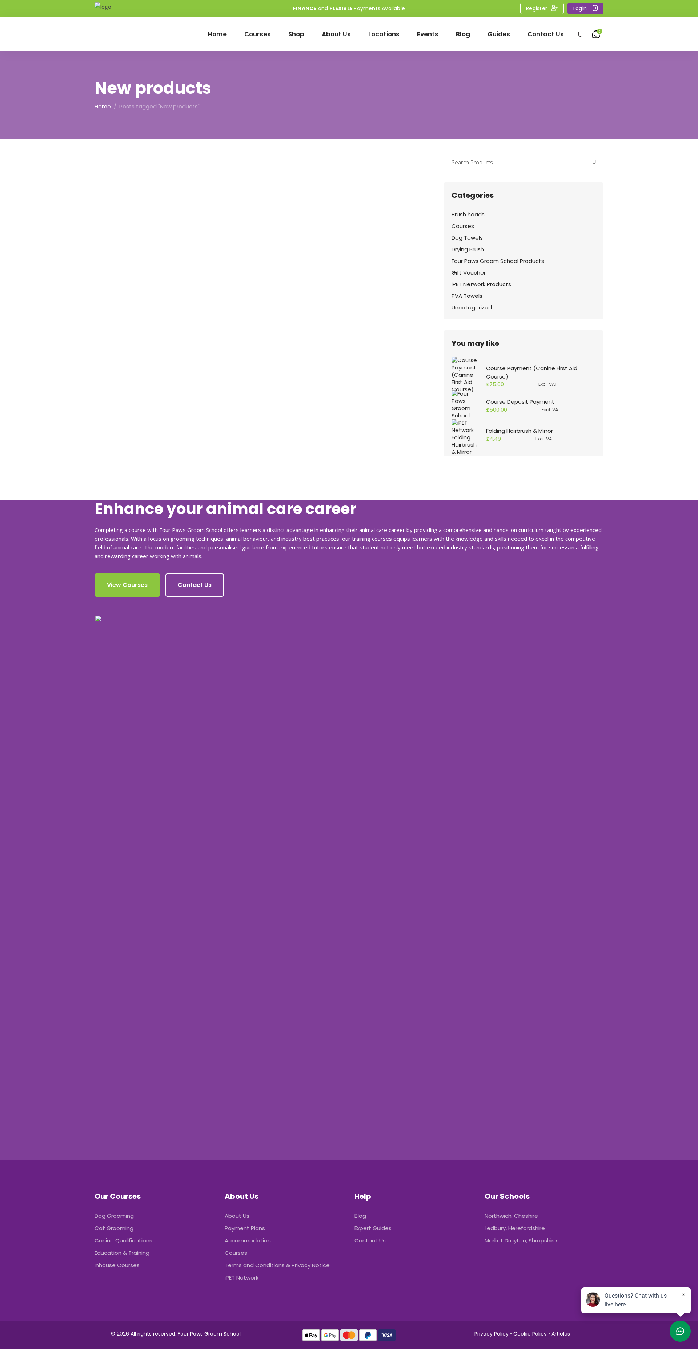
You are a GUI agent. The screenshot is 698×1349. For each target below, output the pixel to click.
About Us (237, 1216)
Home (103, 106)
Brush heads (468, 214)
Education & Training (122, 1253)
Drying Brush (468, 249)
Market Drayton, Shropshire (521, 1240)
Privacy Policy (491, 1333)
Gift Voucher (469, 272)
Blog (360, 1216)
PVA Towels (467, 296)
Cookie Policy (530, 1333)
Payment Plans (245, 1228)
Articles (560, 1333)
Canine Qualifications (123, 1240)
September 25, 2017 (128, 305)
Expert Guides (373, 1228)
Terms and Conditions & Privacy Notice (277, 1265)
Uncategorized (472, 307)
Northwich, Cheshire (511, 1216)
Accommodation (248, 1240)
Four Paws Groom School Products (498, 261)
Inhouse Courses (117, 1265)
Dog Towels (467, 237)
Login (580, 8)
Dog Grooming (114, 1216)
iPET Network (241, 1277)
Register (536, 8)
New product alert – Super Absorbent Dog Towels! (171, 282)
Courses (463, 226)
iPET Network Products (481, 284)
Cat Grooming (114, 1228)
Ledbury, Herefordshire (515, 1228)
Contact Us (370, 1240)
